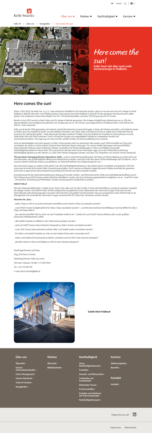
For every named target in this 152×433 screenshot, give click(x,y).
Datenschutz (130, 427)
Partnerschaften (86, 389)
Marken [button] (85, 16)
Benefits (115, 367)
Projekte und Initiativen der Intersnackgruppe (90, 394)
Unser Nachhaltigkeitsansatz (89, 364)
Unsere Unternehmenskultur (25, 368)
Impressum (115, 427)
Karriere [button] (128, 16)
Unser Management (25, 374)
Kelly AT (17, 23)
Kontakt (118, 3)
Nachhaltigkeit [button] (106, 16)
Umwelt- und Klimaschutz (91, 374)
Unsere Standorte (24, 378)
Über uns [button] (67, 16)
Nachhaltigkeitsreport (89, 399)
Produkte (83, 369)
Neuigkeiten (45, 23)
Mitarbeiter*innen (87, 384)
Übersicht (20, 363)
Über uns (30, 23)
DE (112, 3)
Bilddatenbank (54, 367)
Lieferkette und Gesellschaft (86, 379)
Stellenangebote (118, 363)
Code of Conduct (23, 382)
